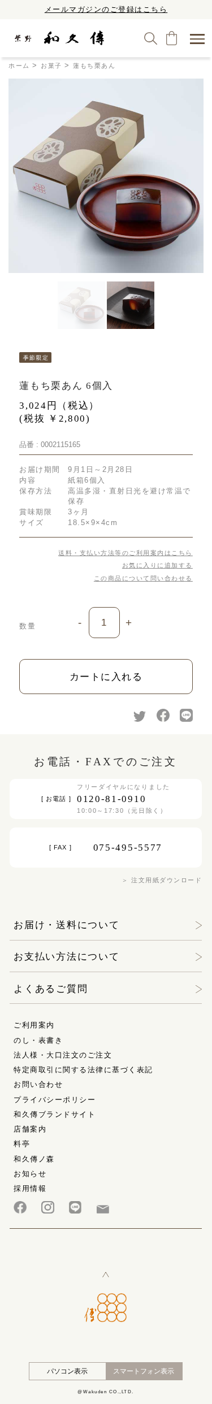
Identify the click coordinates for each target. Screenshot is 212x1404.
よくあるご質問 (51, 988)
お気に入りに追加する (157, 565)
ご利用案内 (34, 1025)
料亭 (22, 1143)
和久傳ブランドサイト (55, 1114)
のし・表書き (38, 1040)
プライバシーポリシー (55, 1099)
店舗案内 (30, 1129)
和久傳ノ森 (34, 1159)
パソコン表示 (67, 1371)
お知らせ (30, 1173)
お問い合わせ (38, 1084)
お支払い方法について (66, 956)
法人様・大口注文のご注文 (63, 1055)
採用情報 (30, 1188)
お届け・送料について (66, 925)
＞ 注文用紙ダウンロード (162, 880)
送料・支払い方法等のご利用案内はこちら (125, 552)
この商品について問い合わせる (143, 578)
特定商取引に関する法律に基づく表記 (83, 1069)
